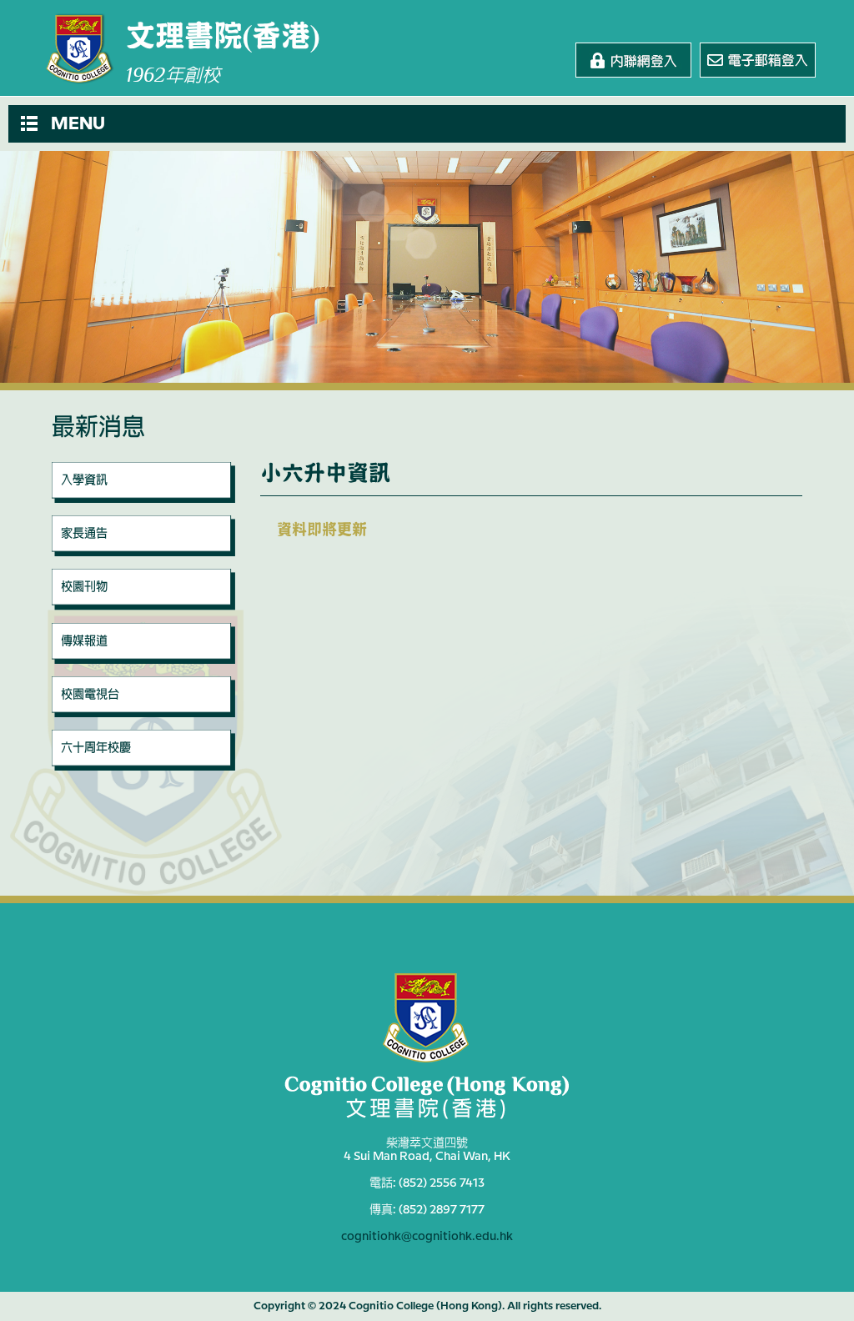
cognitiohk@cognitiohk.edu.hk (427, 1237)
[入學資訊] (143, 498)
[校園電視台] (143, 713)
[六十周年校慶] (143, 766)
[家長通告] (143, 552)
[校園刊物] (143, 606)
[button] (427, 124)
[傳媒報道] (143, 659)
